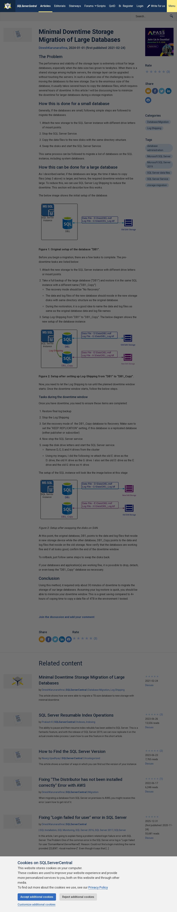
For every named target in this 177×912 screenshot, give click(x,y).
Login (140, 6)
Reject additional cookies (78, 897)
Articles (45, 6)
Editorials (60, 6)
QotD (112, 6)
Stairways (75, 6)
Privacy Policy (98, 887)
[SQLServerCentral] (7, 6)
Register (128, 6)
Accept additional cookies (36, 897)
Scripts (101, 6)
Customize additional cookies (36, 904)
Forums (89, 6)
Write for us (158, 6)
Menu (172, 6)
